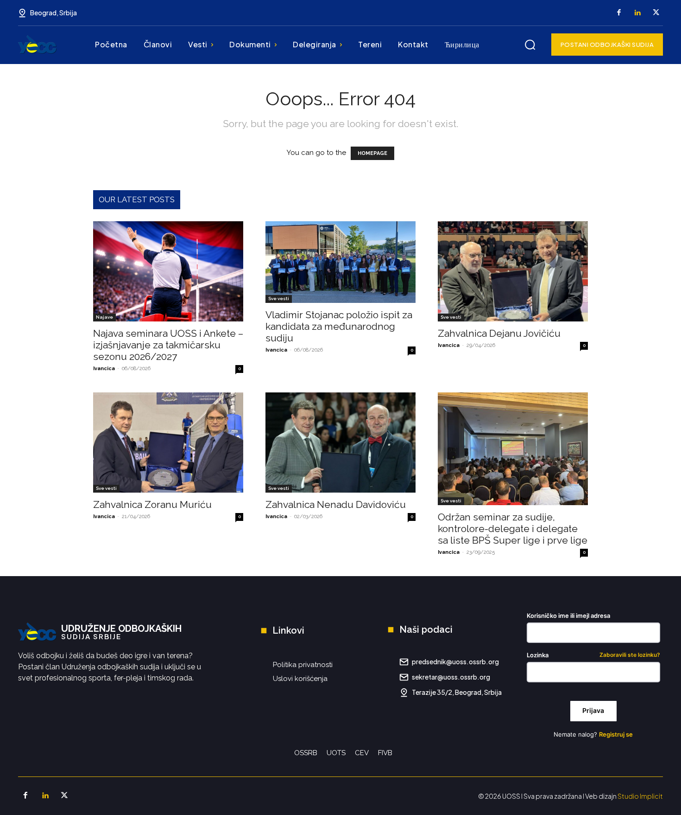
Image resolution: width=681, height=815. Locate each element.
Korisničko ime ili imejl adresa (568, 616)
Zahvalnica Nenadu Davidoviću (335, 504)
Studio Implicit (640, 796)
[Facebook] (619, 13)
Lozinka (593, 655)
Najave (104, 317)
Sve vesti (278, 298)
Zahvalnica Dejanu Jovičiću (499, 333)
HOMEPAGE (372, 153)
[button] (530, 44)
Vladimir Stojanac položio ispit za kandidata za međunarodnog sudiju (338, 326)
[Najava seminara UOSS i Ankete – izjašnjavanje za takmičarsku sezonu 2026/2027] (168, 271)
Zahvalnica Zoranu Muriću (152, 504)
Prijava (593, 710)
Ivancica (104, 369)
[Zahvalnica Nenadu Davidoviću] (340, 442)
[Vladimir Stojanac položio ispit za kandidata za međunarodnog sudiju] (340, 262)
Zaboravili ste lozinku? (629, 655)
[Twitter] (656, 13)
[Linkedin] (637, 13)
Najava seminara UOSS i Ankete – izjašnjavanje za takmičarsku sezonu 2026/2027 (168, 344)
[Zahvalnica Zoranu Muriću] (168, 442)
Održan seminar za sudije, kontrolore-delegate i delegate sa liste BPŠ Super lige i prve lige (512, 528)
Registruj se (616, 734)
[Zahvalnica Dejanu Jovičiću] (513, 271)
